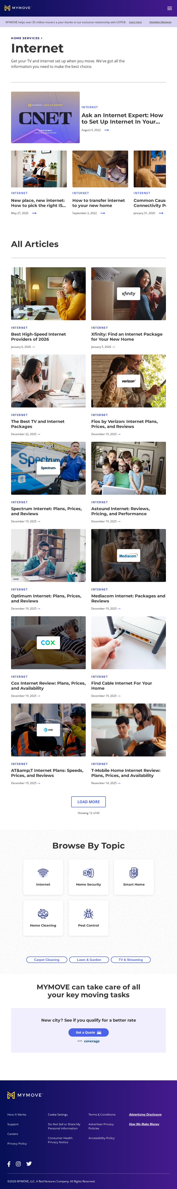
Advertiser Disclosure (160, 22)
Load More (88, 801)
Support (13, 1124)
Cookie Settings (58, 1114)
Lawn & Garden (89, 960)
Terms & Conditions (101, 1114)
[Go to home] (18, 8)
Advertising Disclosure (145, 1114)
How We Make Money (144, 1124)
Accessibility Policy (101, 1138)
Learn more (135, 21)
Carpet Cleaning (46, 960)
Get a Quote (85, 1032)
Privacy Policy (17, 1143)
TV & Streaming (131, 960)
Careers (12, 1134)
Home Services (25, 38)
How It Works (16, 1114)
